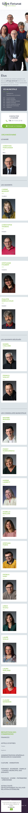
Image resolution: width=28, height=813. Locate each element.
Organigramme (9, 93)
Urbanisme (9, 107)
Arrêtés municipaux (11, 99)
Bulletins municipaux (11, 102)
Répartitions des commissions (13, 95)
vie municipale (9, 11)
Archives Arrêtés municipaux (13, 101)
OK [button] (11, 809)
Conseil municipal (10, 98)
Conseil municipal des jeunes (13, 104)
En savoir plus (11, 807)
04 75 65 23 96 (17, 121)
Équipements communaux (12, 105)
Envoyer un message (15, 126)
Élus (7, 91)
